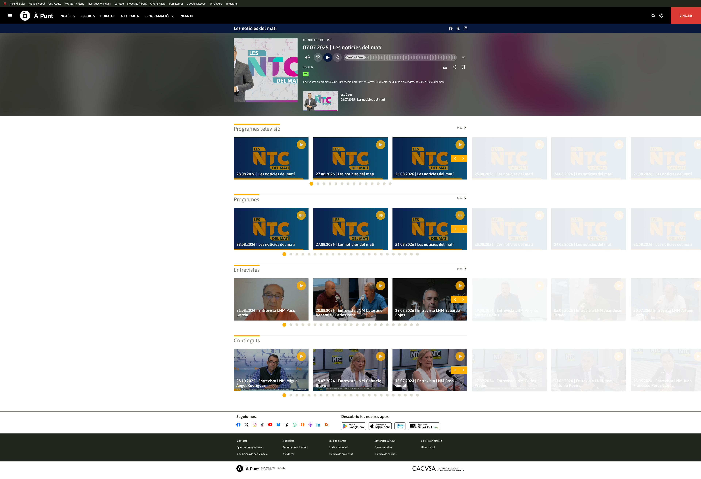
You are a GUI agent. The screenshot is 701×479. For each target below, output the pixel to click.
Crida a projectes (338, 447)
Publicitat (288, 440)
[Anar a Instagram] (255, 424)
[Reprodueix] (327, 57)
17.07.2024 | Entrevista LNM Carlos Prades (505, 383)
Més (459, 127)
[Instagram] (465, 28)
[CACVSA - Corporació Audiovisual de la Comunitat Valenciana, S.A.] (438, 468)
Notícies (68, 16)
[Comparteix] (455, 67)
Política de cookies (386, 453)
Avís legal (288, 453)
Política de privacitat (341, 453)
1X (463, 57)
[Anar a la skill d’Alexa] (399, 426)
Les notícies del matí (255, 28)
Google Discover (196, 3)
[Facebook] (451, 28)
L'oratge (119, 3)
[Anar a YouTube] (271, 424)
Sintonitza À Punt (385, 440)
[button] (311, 184)
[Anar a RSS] (327, 424)
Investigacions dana (99, 3)
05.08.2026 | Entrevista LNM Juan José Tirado (587, 312)
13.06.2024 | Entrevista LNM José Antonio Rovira (583, 383)
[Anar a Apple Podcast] (311, 424)
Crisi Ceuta (54, 3)
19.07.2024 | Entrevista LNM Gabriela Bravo (348, 383)
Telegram (231, 3)
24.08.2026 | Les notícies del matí (583, 174)
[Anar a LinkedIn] (319, 424)
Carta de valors (383, 447)
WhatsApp (216, 3)
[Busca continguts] (653, 16)
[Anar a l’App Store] (380, 426)
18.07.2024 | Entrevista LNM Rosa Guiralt (424, 383)
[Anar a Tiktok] (263, 424)
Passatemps (176, 3)
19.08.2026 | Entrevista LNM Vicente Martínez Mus (506, 312)
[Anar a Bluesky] (279, 424)
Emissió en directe (431, 440)
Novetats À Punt (137, 3)
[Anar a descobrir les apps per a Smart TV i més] (424, 426)
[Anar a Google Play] (353, 426)
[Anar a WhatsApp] (295, 424)
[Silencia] (307, 57)
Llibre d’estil (428, 447)
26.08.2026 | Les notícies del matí (424, 174)
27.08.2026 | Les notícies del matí (345, 174)
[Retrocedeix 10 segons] (318, 57)
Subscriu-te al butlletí (295, 447)
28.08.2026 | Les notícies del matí (265, 174)
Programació (156, 16)
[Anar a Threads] (287, 424)
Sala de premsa (337, 440)
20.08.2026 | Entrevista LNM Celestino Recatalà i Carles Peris (349, 312)
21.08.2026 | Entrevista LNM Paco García (265, 312)
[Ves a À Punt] (36, 16)
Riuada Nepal (37, 3)
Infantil (187, 16)
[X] (458, 28)
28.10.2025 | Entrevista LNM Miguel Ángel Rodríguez (267, 383)
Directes (685, 15)
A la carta (130, 16)
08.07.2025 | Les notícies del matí (363, 99)
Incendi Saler (17, 3)
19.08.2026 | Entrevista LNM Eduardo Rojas (427, 312)
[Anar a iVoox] (303, 424)
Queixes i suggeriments (250, 447)
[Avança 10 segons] (337, 57)
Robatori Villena (74, 3)
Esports (88, 16)
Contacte (242, 440)
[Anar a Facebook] (239, 424)
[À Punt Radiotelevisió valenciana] (255, 468)
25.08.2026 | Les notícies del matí (504, 174)
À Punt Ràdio (158, 3)
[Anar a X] (247, 424)
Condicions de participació (252, 453)
